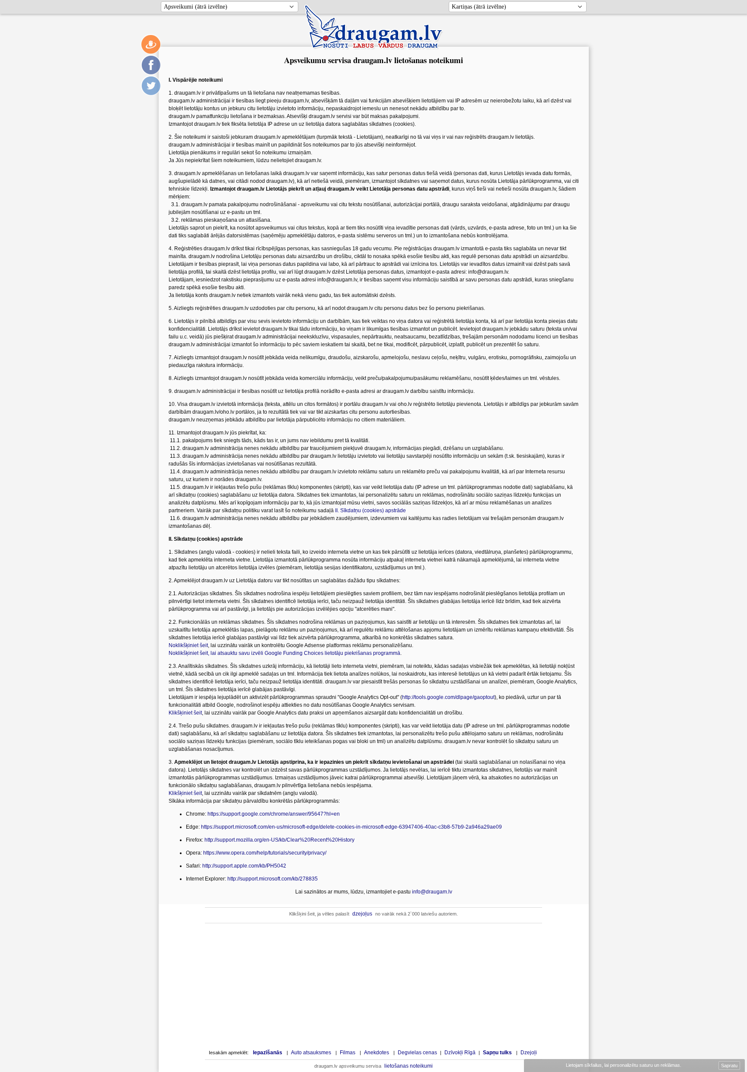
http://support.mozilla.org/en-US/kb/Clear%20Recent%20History (279, 840)
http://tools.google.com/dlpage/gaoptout (448, 697)
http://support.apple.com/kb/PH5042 (244, 866)
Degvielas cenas (417, 1053)
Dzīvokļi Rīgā (460, 1053)
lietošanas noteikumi (408, 1066)
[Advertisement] (373, 985)
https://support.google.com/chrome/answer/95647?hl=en (274, 814)
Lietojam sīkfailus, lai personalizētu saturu (623, 1065)
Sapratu (729, 1065)
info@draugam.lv (432, 892)
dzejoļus (362, 914)
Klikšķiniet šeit (185, 713)
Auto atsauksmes (311, 1053)
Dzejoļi (528, 1053)
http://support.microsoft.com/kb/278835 (272, 879)
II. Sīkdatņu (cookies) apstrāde (370, 510)
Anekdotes (376, 1053)
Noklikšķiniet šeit (188, 645)
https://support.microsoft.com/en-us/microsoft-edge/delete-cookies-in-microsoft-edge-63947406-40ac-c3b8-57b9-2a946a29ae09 (351, 827)
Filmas (347, 1053)
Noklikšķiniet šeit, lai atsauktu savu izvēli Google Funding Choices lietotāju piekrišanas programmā (284, 653)
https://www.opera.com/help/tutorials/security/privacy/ (264, 853)
